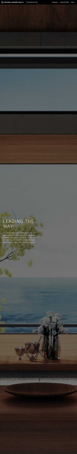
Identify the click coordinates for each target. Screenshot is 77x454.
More (73, 3)
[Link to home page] (13, 2)
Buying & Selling (65, 3)
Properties (55, 3)
